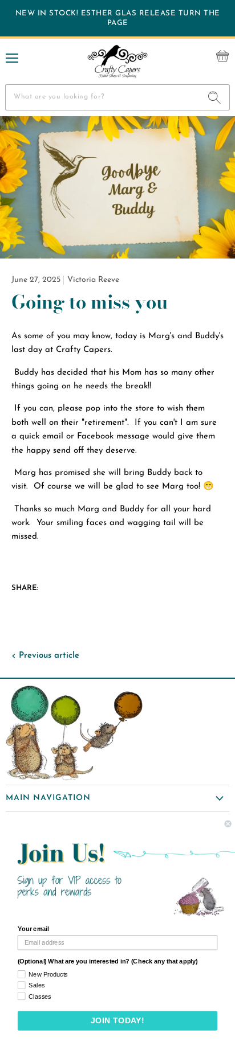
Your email (33, 929)
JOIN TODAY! (118, 1020)
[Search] (215, 97)
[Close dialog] (228, 824)
